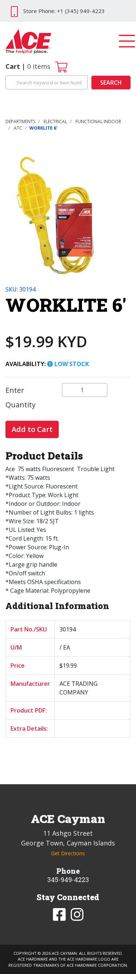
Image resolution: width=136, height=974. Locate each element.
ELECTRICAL (55, 121)
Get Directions (68, 853)
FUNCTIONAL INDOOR (98, 121)
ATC (18, 128)
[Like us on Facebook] (60, 914)
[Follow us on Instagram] (77, 914)
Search (111, 83)
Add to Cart (32, 429)
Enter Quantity (20, 397)
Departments (20, 121)
